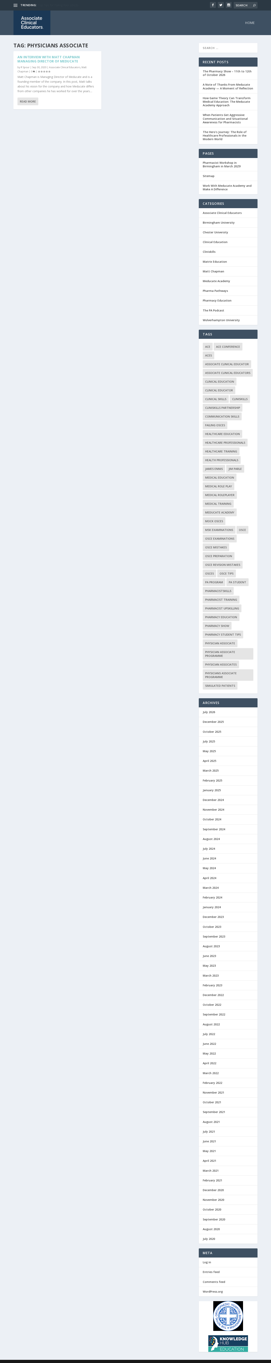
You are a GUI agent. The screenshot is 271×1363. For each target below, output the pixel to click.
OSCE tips (227, 573)
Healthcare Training (221, 451)
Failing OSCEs (215, 425)
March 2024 (211, 888)
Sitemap (208, 176)
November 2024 (213, 809)
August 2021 (211, 1122)
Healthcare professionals (225, 442)
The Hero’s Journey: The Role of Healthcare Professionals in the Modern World (225, 135)
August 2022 (211, 1024)
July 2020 (209, 1239)
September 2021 (214, 1112)
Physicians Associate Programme (221, 675)
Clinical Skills (215, 399)
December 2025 (213, 722)
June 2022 (209, 1044)
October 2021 (212, 1102)
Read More (28, 101)
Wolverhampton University (221, 320)
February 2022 (212, 1083)
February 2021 (212, 1180)
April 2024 (209, 878)
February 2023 (212, 985)
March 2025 (211, 770)
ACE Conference (228, 347)
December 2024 (213, 800)
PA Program (214, 582)
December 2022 (213, 995)
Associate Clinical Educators (64, 67)
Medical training (218, 504)
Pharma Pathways (215, 291)
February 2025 (212, 780)
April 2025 (209, 761)
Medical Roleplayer (219, 495)
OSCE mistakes (216, 547)
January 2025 (212, 790)
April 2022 (209, 1063)
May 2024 (209, 868)
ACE (207, 347)
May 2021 (209, 1151)
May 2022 (209, 1053)
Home (250, 23)
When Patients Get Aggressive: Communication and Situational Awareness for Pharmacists (225, 118)
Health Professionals (221, 460)
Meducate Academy (216, 281)
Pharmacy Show (217, 626)
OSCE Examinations (219, 538)
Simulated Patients (220, 686)
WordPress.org (213, 1291)
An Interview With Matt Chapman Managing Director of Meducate (48, 59)
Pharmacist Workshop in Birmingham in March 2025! (222, 164)
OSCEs (209, 573)
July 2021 (209, 1131)
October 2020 (212, 1209)
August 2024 (211, 839)
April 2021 (209, 1161)
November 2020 (213, 1200)
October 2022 (212, 1005)
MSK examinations (219, 530)
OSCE (242, 530)
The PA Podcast (213, 310)
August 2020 (211, 1229)
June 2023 (209, 956)
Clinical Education (215, 242)
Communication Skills (222, 416)
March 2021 (211, 1170)
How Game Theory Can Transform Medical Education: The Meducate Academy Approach (227, 101)
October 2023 (212, 927)
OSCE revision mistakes (222, 565)
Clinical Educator (219, 390)
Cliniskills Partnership (222, 408)
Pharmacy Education (217, 300)
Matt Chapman (213, 271)
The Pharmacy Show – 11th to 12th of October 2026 (227, 73)
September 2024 (214, 829)
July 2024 (209, 849)
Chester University (215, 232)
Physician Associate (220, 643)
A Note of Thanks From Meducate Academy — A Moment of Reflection (228, 86)
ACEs (208, 355)
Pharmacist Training (221, 600)
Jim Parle (235, 469)
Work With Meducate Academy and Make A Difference (227, 187)
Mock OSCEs (214, 521)
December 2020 (213, 1190)
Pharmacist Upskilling (222, 608)
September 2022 (214, 1014)
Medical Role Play (218, 486)
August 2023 (211, 946)
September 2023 (214, 936)
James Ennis (214, 469)
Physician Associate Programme (220, 654)
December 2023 (213, 917)
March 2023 (211, 975)
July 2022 (209, 1034)
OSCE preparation (218, 556)
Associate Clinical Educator (227, 364)
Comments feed (214, 1282)
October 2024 (212, 819)
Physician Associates (221, 664)
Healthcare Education (222, 434)
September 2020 (214, 1219)
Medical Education (219, 477)
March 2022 (211, 1073)
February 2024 (212, 897)
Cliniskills (209, 252)
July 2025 (209, 741)
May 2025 (209, 751)
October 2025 (212, 732)
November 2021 (213, 1092)
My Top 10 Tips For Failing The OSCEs (62, 5)
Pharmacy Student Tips (223, 634)
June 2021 (209, 1141)
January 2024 (212, 907)
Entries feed (211, 1272)
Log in (207, 1262)
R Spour (25, 67)
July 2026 (209, 712)
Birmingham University (219, 222)
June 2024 (209, 858)
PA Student (237, 582)
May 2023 (209, 965)
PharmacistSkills (218, 591)
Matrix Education (215, 261)
